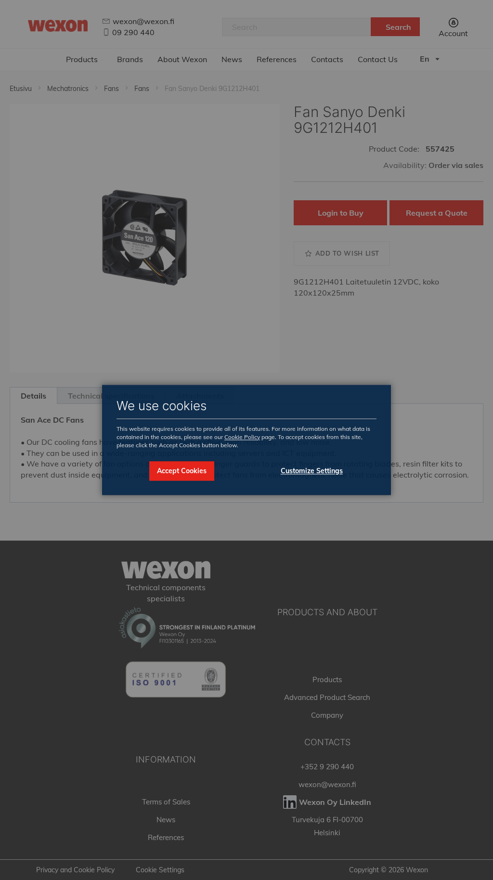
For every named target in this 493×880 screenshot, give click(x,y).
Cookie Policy (242, 436)
